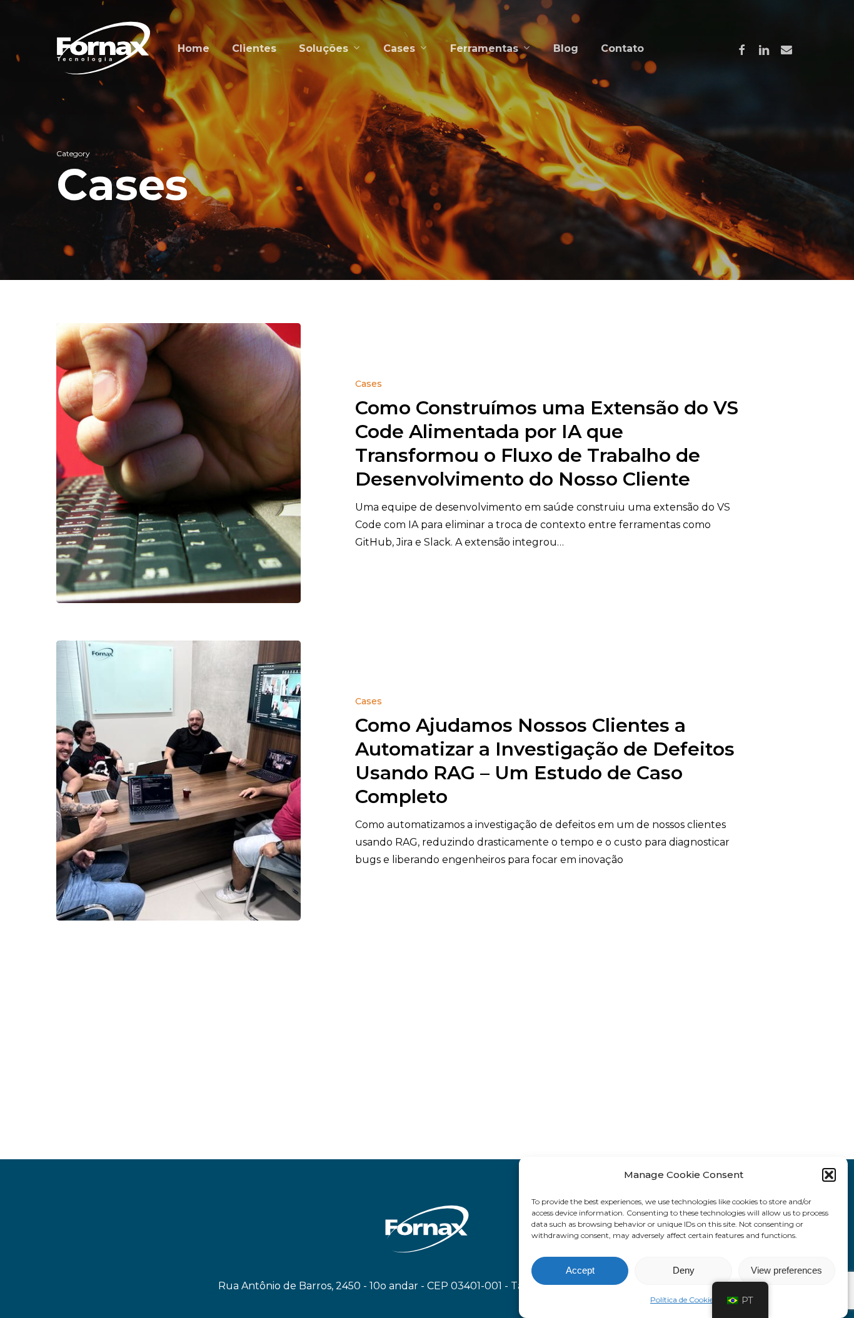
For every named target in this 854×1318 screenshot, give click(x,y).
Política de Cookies (683, 1299)
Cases (368, 383)
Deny (684, 1271)
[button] (829, 1175)
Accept (580, 1271)
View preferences (786, 1271)
